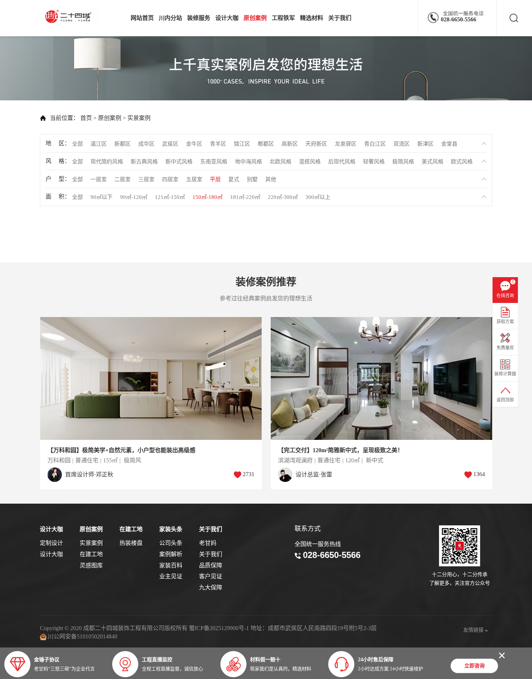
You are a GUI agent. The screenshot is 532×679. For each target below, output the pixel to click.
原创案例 (255, 18)
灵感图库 (91, 565)
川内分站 (170, 18)
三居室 (146, 179)
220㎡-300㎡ (283, 197)
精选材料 (311, 18)
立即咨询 (474, 665)
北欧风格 (280, 161)
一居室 (98, 179)
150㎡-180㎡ (208, 197)
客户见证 (210, 576)
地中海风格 (248, 161)
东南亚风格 (213, 161)
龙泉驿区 (345, 144)
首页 (86, 118)
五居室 (194, 179)
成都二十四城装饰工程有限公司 (70, 16)
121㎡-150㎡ (170, 197)
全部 (77, 144)
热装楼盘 (131, 543)
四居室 (170, 179)
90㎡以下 (101, 197)
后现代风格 (341, 161)
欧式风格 (462, 161)
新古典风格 (144, 161)
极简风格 (403, 161)
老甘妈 (207, 543)
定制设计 (51, 543)
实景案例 (139, 118)
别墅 (252, 179)
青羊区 (218, 144)
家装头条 (170, 529)
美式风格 (432, 161)
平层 (215, 179)
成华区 (146, 144)
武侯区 (170, 144)
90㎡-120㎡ (133, 197)
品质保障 (210, 565)
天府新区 (316, 144)
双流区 (401, 144)
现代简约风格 (106, 161)
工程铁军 (283, 18)
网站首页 (142, 18)
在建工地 (91, 554)
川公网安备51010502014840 (82, 636)
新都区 (122, 144)
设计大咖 (226, 18)
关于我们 (339, 18)
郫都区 (266, 144)
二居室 (122, 179)
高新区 (290, 144)
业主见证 (170, 576)
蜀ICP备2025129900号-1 (219, 628)
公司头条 (170, 543)
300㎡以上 (317, 197)
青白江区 (375, 144)
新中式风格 (179, 161)
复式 (233, 179)
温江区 (98, 144)
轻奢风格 (374, 161)
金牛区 (194, 144)
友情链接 (474, 630)
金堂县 (449, 144)
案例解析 (170, 554)
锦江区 (242, 144)
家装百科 (170, 565)
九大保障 (210, 587)
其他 (270, 179)
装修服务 (198, 18)
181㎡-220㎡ (245, 197)
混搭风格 (310, 161)
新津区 (425, 144)
